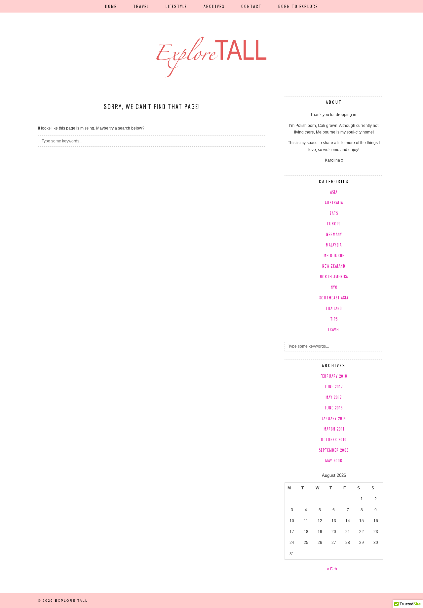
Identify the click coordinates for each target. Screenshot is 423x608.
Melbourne (334, 255)
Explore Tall (71, 600)
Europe (334, 223)
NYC (334, 287)
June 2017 (334, 386)
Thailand (334, 308)
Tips (334, 319)
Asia (333, 192)
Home (111, 6)
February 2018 (334, 376)
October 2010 (334, 439)
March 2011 (334, 429)
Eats (334, 213)
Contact (251, 6)
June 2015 (334, 407)
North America (334, 276)
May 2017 (334, 397)
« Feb (332, 569)
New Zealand (333, 266)
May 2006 (333, 460)
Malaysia (334, 244)
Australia (334, 202)
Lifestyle (176, 6)
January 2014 (334, 418)
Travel (141, 6)
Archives (214, 6)
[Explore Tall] (211, 40)
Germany (334, 234)
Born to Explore (298, 6)
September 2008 (334, 450)
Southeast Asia (333, 297)
